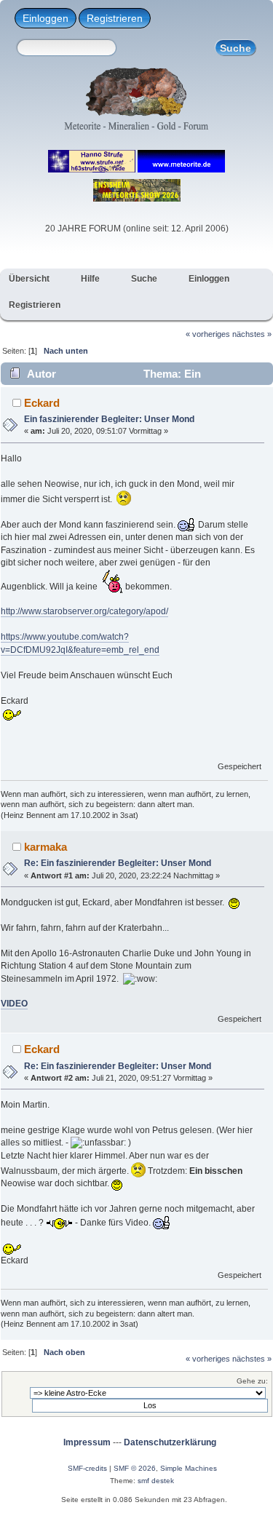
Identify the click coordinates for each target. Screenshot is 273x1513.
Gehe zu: (252, 1381)
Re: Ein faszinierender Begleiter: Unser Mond (117, 863)
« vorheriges (208, 334)
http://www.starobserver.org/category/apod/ (84, 611)
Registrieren (115, 18)
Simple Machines (188, 1468)
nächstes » (252, 334)
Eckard (42, 403)
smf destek (156, 1481)
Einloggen (45, 18)
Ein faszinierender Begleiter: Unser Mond (109, 419)
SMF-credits (87, 1468)
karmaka (45, 847)
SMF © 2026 (135, 1468)
